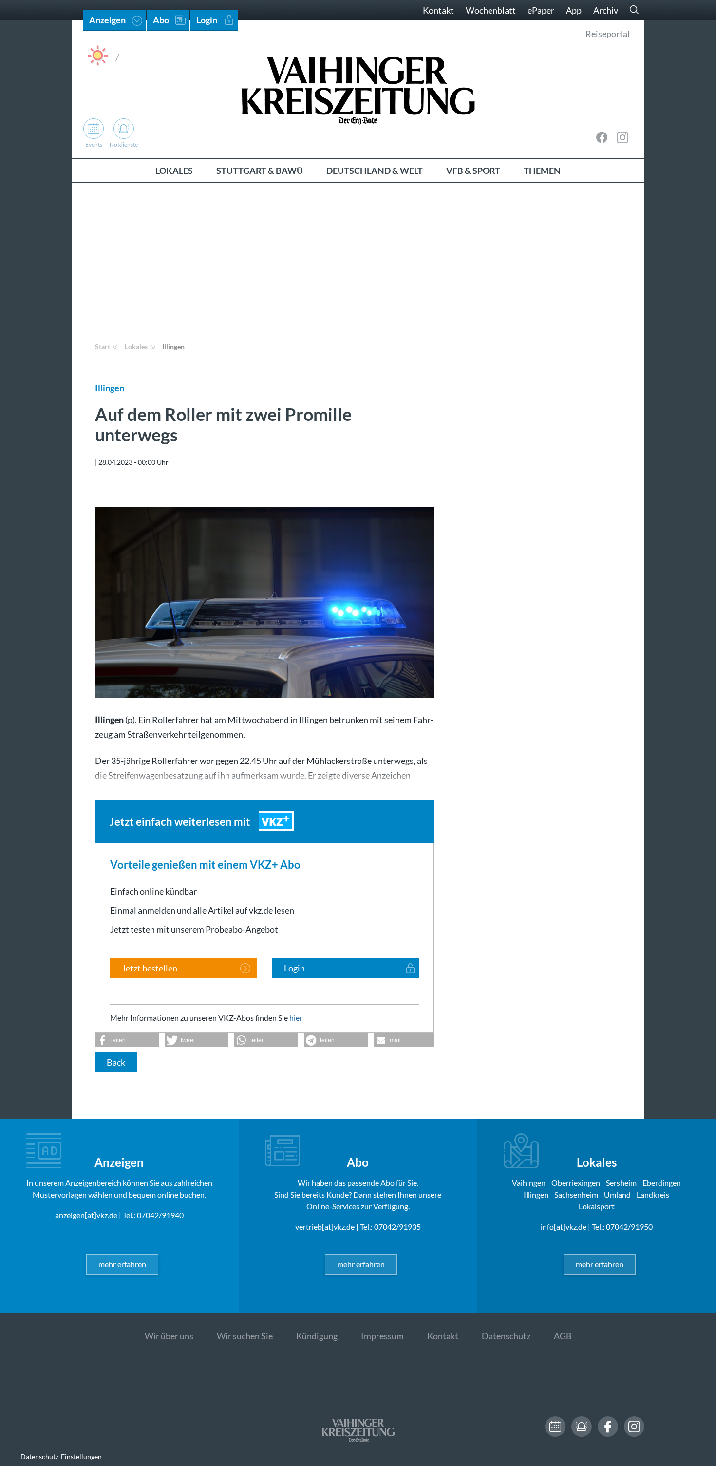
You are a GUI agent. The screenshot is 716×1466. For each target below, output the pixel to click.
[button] (127, 1040)
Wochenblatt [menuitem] (491, 10)
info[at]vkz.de (563, 1226)
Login (294, 968)
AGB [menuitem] (563, 1336)
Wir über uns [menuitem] (169, 1336)
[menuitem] (174, 170)
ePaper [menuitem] (541, 10)
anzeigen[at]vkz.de (86, 1214)
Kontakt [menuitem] (438, 10)
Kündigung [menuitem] (317, 1336)
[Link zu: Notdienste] (581, 1426)
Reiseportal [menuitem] (607, 33)
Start (102, 347)
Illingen (173, 347)
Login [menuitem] (206, 20)
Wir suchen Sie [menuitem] (245, 1336)
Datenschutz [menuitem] (506, 1336)
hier (295, 1017)
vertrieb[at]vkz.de (325, 1226)
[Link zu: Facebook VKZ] (602, 137)
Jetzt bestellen (149, 968)
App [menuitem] (574, 10)
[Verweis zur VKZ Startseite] (358, 89)
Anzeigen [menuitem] (107, 20)
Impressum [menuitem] (382, 1336)
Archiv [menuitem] (605, 10)
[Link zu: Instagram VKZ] (622, 137)
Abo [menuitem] (161, 20)
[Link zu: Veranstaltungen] (555, 1426)
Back (116, 1062)
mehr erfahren (122, 1264)
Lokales (136, 347)
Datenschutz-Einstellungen (61, 1456)
